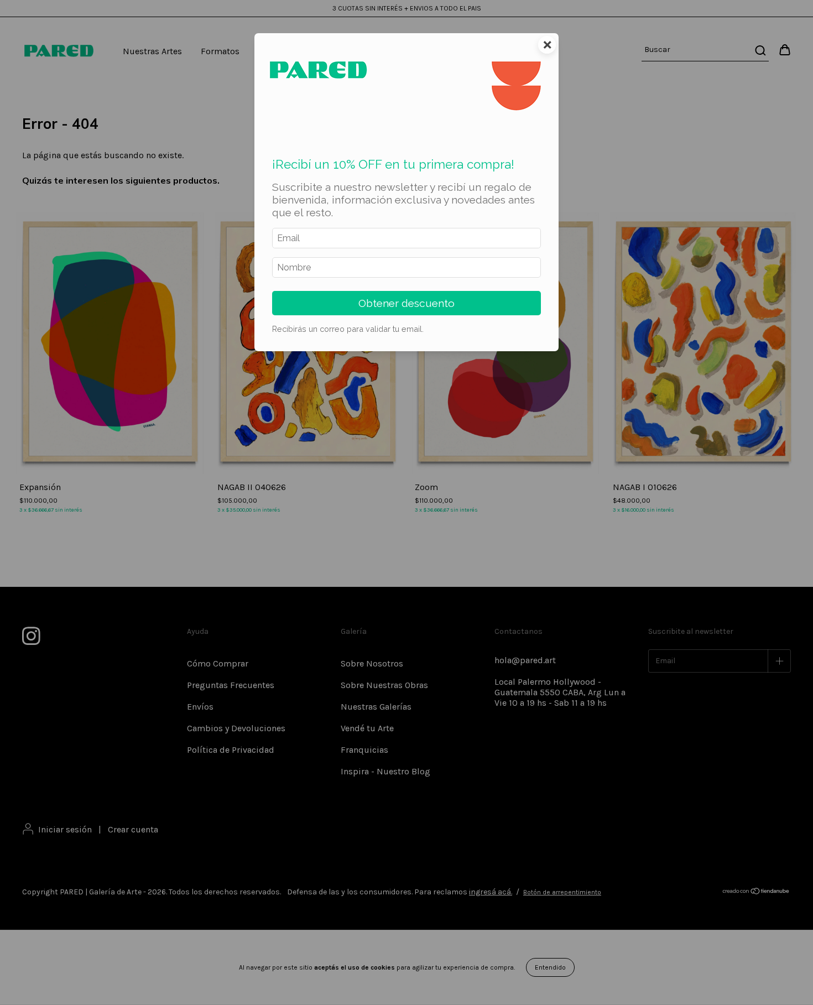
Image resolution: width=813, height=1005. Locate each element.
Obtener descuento (406, 303)
